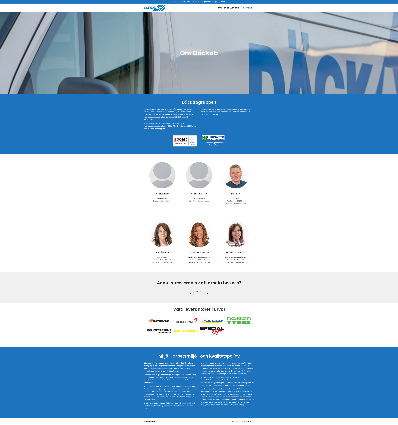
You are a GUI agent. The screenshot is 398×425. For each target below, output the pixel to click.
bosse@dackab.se (238, 203)
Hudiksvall (196, 2)
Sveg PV (215, 2)
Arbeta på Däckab (248, 421)
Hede (189, 2)
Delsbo (183, 2)
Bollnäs (176, 2)
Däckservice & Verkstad (228, 8)
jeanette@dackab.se (202, 262)
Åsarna (222, 2)
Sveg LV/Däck (206, 2)
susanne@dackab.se (239, 262)
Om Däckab (247, 8)
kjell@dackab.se (165, 201)
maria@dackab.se (165, 262)
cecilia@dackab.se (202, 201)
